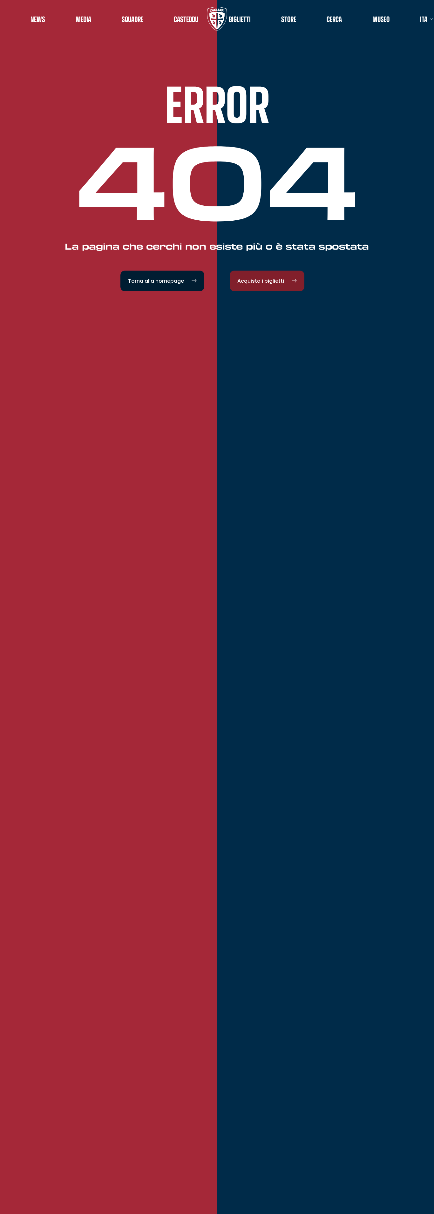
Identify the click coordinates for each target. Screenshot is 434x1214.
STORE (288, 19)
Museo (381, 19)
